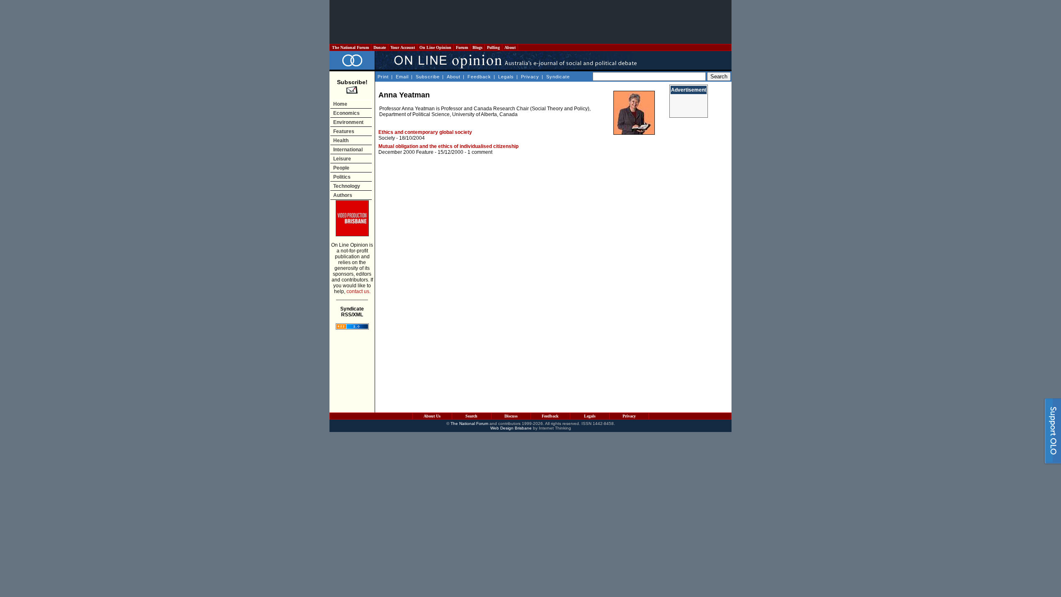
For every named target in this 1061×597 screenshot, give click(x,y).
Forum (462, 47)
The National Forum (350, 47)
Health (341, 140)
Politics (342, 177)
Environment (348, 122)
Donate (379, 47)
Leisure (342, 159)
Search (471, 416)
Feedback (479, 76)
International (348, 150)
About (510, 47)
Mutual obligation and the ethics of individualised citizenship (448, 146)
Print (383, 76)
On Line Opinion (435, 47)
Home (340, 104)
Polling (493, 47)
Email (402, 76)
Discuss (511, 416)
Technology (346, 186)
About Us (432, 416)
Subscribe (428, 76)
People (341, 168)
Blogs (477, 47)
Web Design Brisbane (511, 428)
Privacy (530, 76)
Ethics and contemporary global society (425, 132)
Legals (506, 76)
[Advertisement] (530, 22)
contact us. (358, 291)
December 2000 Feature (406, 152)
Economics (346, 113)
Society (386, 138)
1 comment (480, 152)
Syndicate (558, 76)
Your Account (402, 47)
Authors (342, 195)
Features (343, 131)
